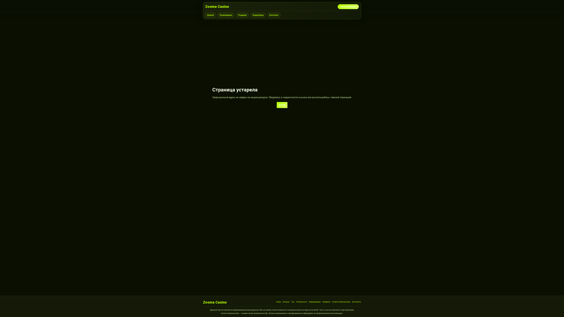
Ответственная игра (341, 302)
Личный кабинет (348, 7)
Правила (326, 302)
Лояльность (301, 302)
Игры (278, 302)
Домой (210, 15)
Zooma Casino (217, 7)
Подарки (242, 15)
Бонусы (286, 302)
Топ (292, 302)
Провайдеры (226, 15)
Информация (315, 302)
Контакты (273, 15)
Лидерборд (257, 15)
